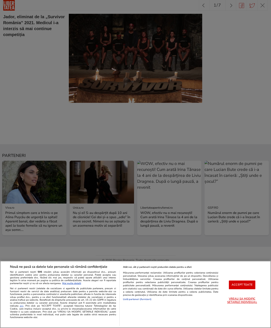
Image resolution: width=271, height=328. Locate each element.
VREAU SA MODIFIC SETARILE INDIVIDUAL (242, 300)
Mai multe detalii (71, 283)
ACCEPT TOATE (242, 285)
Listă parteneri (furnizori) (137, 299)
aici (21, 305)
